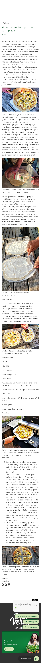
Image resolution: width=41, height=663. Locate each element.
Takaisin (6, 23)
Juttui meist (32, 5)
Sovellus (34, 8)
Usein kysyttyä (31, 13)
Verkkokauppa (32, 10)
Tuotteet (34, 3)
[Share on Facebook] (3, 584)
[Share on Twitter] (6, 584)
